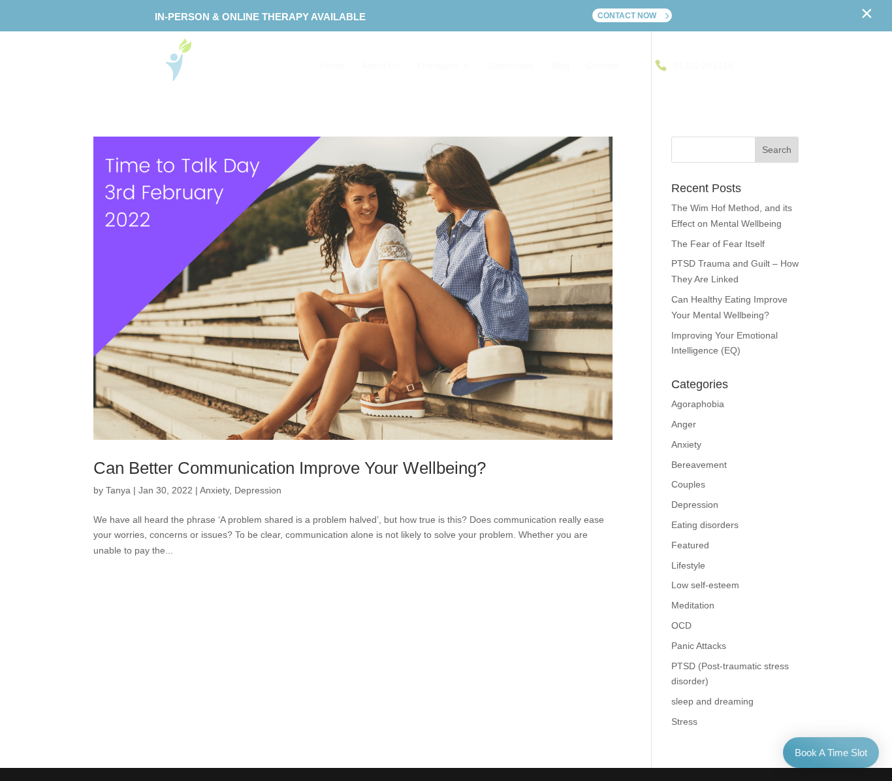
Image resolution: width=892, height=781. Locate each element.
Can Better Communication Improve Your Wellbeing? (289, 468)
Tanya (118, 490)
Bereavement (699, 464)
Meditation (692, 605)
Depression (257, 490)
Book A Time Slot (831, 752)
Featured (690, 545)
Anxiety (214, 490)
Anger (683, 424)
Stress (684, 721)
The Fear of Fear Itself (718, 244)
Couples (688, 484)
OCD (681, 625)
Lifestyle (688, 565)
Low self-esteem (705, 585)
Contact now (626, 15)
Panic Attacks (698, 645)
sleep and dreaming (712, 701)
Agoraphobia (697, 404)
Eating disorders (705, 525)
